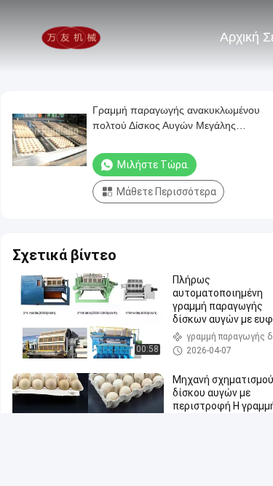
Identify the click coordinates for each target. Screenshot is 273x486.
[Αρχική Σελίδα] (71, 36)
